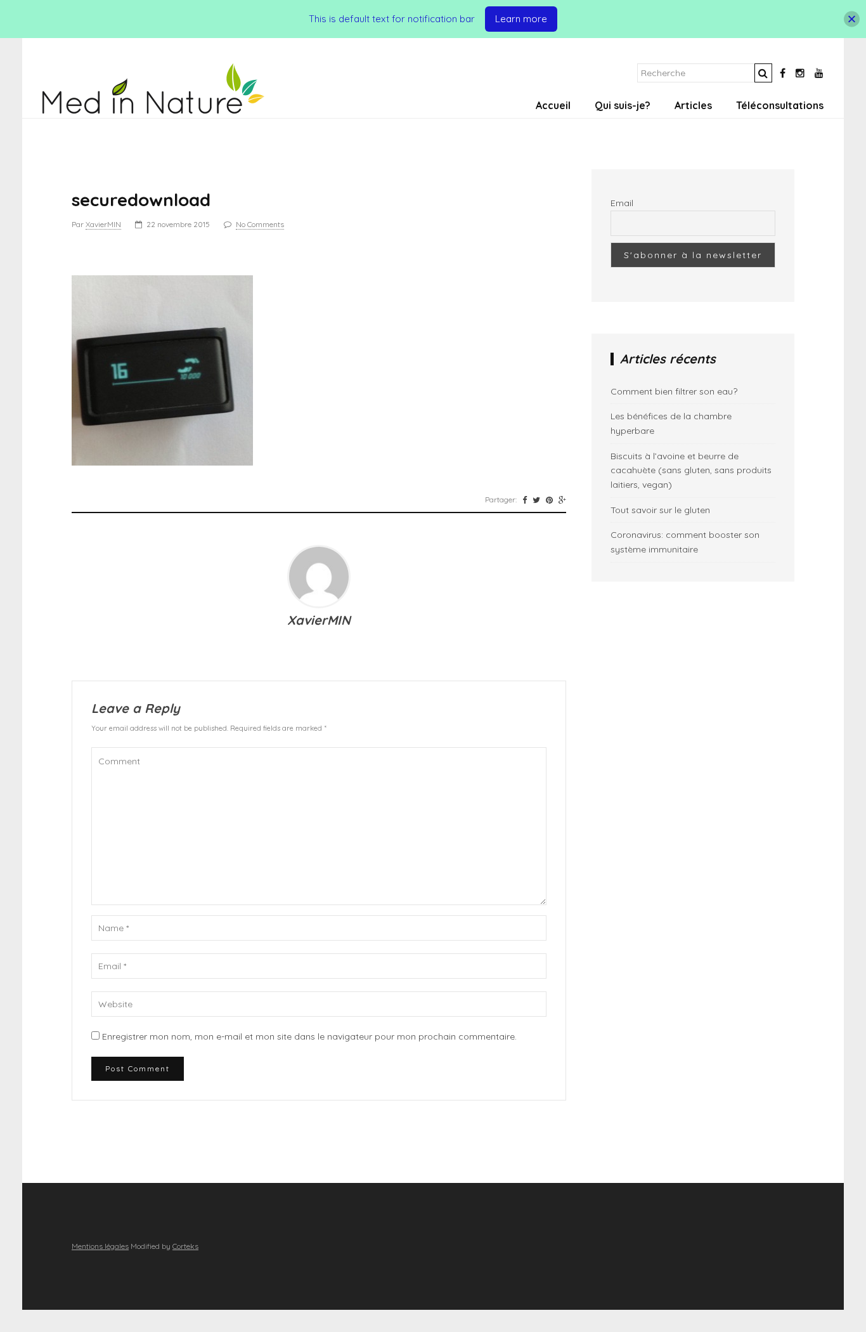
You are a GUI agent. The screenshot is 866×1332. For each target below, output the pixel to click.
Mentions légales (100, 1246)
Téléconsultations (780, 105)
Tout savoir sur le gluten (660, 510)
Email (622, 203)
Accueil (553, 105)
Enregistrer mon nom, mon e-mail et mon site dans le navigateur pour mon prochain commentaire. (309, 1036)
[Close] (852, 19)
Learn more (521, 19)
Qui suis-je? (622, 105)
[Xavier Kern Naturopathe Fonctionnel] (153, 110)
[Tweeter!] (536, 500)
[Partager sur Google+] (562, 500)
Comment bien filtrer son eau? (674, 391)
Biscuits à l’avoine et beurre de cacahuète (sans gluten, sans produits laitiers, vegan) (691, 470)
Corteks (185, 1246)
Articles (693, 105)
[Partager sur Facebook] (524, 500)
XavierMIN (103, 224)
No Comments (260, 224)
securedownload (141, 199)
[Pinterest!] (549, 500)
